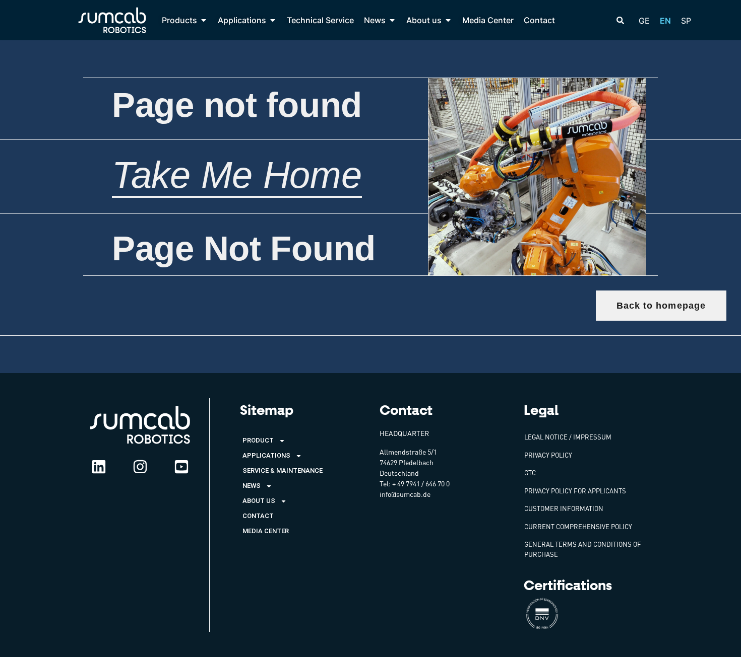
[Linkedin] (98, 466)
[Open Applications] (273, 20)
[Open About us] (448, 20)
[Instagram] (140, 466)
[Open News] (392, 20)
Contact (258, 516)
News (251, 485)
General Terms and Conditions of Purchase (582, 549)
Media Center (265, 531)
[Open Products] (204, 20)
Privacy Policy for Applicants (575, 491)
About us (258, 500)
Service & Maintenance (282, 470)
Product (258, 440)
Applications (266, 455)
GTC (530, 473)
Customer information (563, 508)
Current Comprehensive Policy (578, 527)
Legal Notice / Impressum (567, 437)
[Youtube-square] (181, 466)
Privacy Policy (548, 455)
